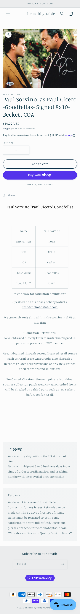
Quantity (8, 142)
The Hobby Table (33, 607)
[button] (8, 13)
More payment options (40, 184)
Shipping (7, 128)
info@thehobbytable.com (40, 307)
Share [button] (11, 195)
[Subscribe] (62, 564)
